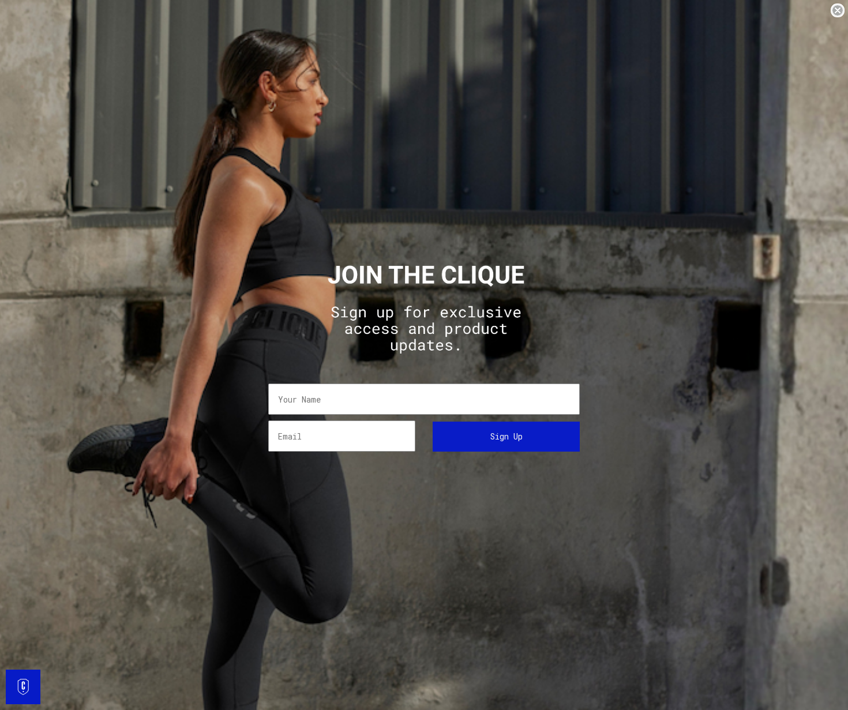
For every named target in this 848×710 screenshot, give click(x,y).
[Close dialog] (837, 10)
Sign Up (506, 436)
